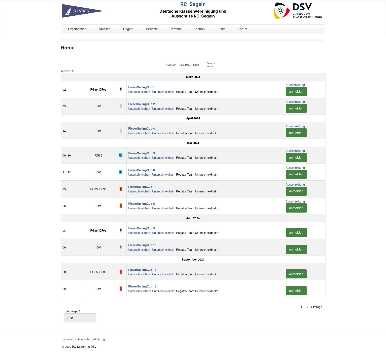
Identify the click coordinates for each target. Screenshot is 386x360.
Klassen (105, 29)
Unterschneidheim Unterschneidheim (151, 91)
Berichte (152, 29)
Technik (199, 29)
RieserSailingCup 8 (141, 203)
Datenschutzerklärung (91, 339)
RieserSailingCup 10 (142, 245)
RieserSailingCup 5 (141, 153)
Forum (242, 29)
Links (221, 29)
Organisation (77, 29)
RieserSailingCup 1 (141, 87)
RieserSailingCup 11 (142, 270)
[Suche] (199, 56)
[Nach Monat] (185, 56)
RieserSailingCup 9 (141, 228)
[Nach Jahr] (172, 56)
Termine (176, 29)
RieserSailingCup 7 (141, 187)
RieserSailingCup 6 (141, 170)
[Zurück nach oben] (381, 355)
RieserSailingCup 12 (142, 286)
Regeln (128, 29)
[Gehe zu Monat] (213, 56)
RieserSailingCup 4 (141, 128)
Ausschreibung (295, 85)
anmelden (296, 91)
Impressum (69, 339)
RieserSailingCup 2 (141, 104)
